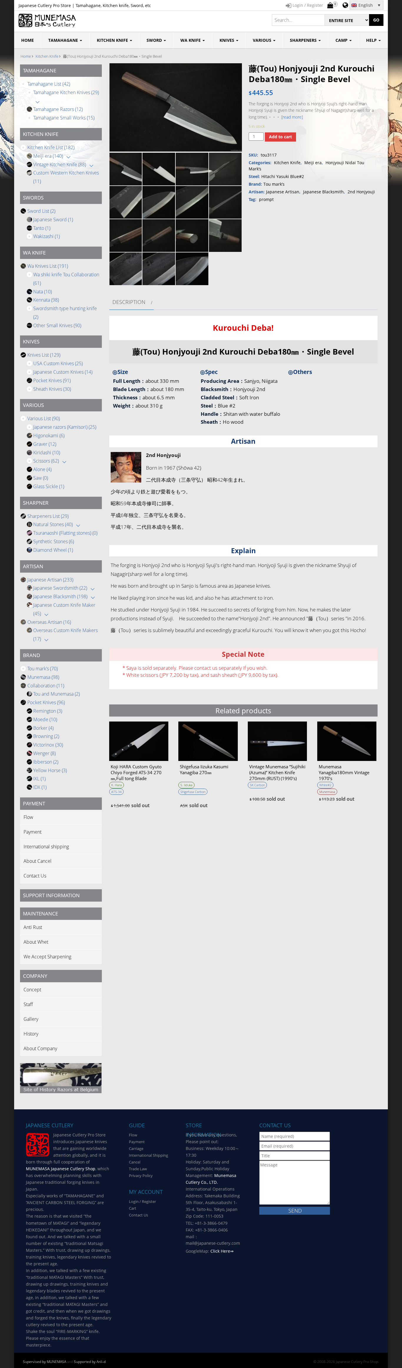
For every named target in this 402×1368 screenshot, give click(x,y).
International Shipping (148, 1155)
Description (128, 301)
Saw (40, 478)
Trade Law (138, 1168)
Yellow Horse (50, 770)
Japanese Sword (53, 219)
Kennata (46, 300)
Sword (155, 40)
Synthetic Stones (53, 541)
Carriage (136, 1148)
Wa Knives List (47, 266)
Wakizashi (46, 236)
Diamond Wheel (53, 550)
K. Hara (116, 785)
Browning (46, 736)
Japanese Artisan (50, 579)
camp (342, 40)
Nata (42, 291)
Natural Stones (53, 524)
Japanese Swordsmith (60, 588)
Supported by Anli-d (90, 1361)
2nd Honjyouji (361, 192)
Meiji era (48, 156)
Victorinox (48, 745)
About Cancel (38, 861)
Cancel (134, 1162)
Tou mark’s (42, 668)
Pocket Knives (52, 380)
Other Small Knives (57, 325)
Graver (44, 444)
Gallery (31, 1019)
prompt (266, 199)
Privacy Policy (141, 1175)
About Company (40, 1048)
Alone (42, 469)
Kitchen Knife (113, 40)
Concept (32, 989)
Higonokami (48, 435)
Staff (28, 1004)
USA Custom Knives (58, 363)
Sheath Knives (52, 389)
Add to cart (280, 136)
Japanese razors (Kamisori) (64, 427)
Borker (43, 728)
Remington (47, 711)
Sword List (41, 211)
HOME (27, 40)
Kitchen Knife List (50, 147)
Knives (227, 40)
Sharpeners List (48, 516)
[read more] (292, 117)
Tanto (41, 228)
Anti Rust (33, 927)
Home (26, 56)
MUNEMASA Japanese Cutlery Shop (60, 1168)
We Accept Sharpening (47, 956)
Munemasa (43, 677)
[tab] (131, 302)
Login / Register (142, 1201)
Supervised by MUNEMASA (44, 1361)
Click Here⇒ (222, 1251)
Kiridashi (46, 452)
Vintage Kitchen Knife (59, 164)
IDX (39, 787)
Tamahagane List (48, 84)
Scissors (46, 461)
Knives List (43, 355)
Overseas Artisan (49, 622)
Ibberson (45, 762)
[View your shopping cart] (330, 6)
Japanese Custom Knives (62, 372)
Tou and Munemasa (56, 694)
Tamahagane (63, 40)
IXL (39, 778)
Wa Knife (191, 40)
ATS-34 (116, 791)
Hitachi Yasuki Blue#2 (282, 176)
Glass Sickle (48, 486)
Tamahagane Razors (58, 109)
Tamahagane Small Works (63, 117)
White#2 (325, 785)
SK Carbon (257, 785)
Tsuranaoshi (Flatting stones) (65, 533)
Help (372, 40)
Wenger (44, 753)
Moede (45, 719)
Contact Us (35, 875)
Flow (28, 817)
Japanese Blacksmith (60, 596)
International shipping (46, 846)
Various (263, 40)
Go (376, 20)
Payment (32, 832)
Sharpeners (304, 40)
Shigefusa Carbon (192, 791)
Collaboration (45, 685)
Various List (43, 418)
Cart (132, 1208)
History (31, 1033)
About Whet (36, 942)
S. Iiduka (186, 785)
